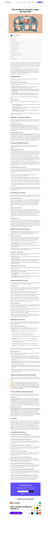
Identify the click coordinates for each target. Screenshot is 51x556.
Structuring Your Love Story (14, 46)
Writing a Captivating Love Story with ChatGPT (17, 53)
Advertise (33, 2)
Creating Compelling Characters (15, 44)
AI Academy (24, 2)
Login (44, 2)
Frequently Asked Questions (14, 58)
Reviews (20, 2)
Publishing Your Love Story (14, 51)
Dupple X (29, 2)
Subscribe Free (40, 2)
